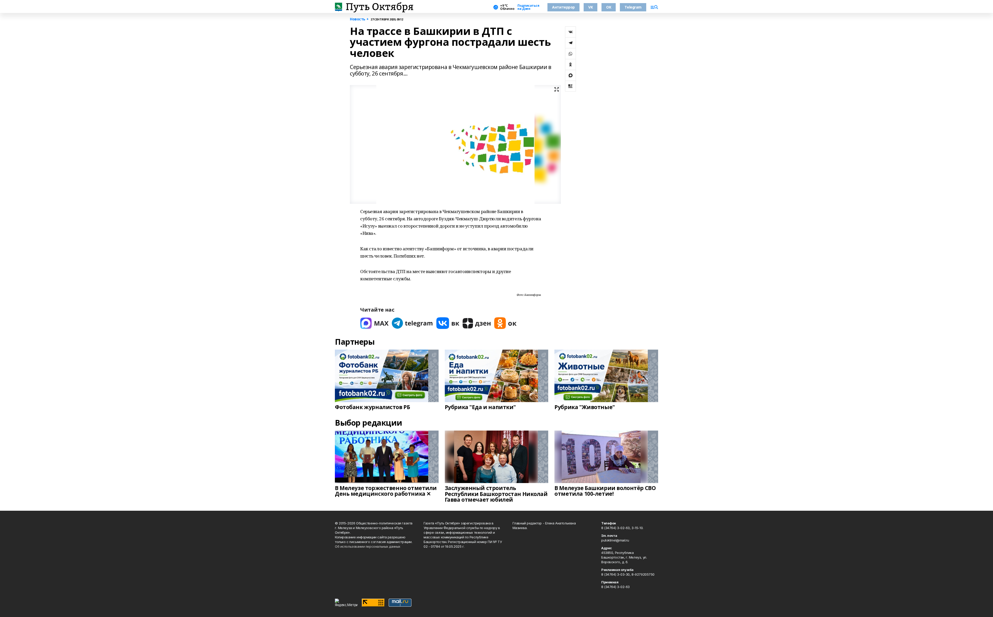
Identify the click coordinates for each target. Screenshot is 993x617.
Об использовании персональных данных (367, 546)
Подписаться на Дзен (528, 7)
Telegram (633, 7)
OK (608, 7)
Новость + (359, 19)
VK (590, 7)
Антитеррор (563, 7)
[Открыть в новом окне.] (374, 323)
